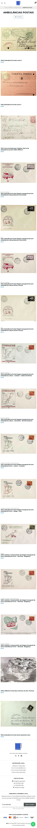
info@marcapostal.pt (19, 781)
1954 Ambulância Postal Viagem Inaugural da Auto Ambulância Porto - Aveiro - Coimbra (17, 465)
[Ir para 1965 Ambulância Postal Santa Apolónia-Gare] (18, 714)
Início (6, 7)
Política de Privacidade (18, 770)
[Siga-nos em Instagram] (16, 756)
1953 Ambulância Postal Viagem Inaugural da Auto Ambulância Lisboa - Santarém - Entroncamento (17, 420)
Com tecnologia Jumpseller (18, 825)
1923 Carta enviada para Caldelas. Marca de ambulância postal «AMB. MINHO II (15, 149)
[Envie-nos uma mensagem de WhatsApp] (33, 824)
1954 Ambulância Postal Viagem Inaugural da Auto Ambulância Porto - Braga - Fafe (17, 510)
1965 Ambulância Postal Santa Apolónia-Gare (15, 735)
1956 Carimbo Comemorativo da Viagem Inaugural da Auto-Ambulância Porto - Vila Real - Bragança (18, 555)
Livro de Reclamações (18, 772)
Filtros (19, 17)
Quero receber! (29, 804)
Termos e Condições (18, 766)
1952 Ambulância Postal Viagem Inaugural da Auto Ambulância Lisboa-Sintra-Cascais (17, 284)
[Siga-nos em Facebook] (18, 756)
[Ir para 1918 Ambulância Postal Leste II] (18, 83)
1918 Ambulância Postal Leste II (11, 104)
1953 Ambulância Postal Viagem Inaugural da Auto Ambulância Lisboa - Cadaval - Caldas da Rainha (17, 374)
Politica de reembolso (18, 768)
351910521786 (19, 783)
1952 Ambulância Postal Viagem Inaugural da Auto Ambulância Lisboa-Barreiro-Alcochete (17, 194)
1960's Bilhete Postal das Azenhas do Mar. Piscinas (17, 691)
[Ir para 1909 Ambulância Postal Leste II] (18, 39)
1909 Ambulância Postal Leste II (11, 60)
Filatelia (11, 7)
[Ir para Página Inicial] (18, 3)
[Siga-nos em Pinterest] (21, 756)
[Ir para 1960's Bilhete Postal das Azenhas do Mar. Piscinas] (18, 670)
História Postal (17, 7)
